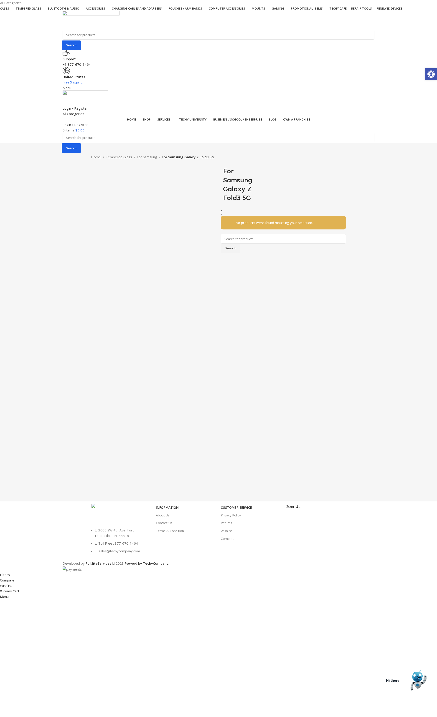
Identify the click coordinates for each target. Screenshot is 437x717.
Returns (226, 523)
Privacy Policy (231, 515)
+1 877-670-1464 (77, 64)
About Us (163, 515)
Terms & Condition (170, 531)
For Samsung (147, 157)
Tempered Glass (119, 157)
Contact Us (164, 523)
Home (96, 157)
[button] (431, 74)
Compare (227, 538)
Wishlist (226, 531)
